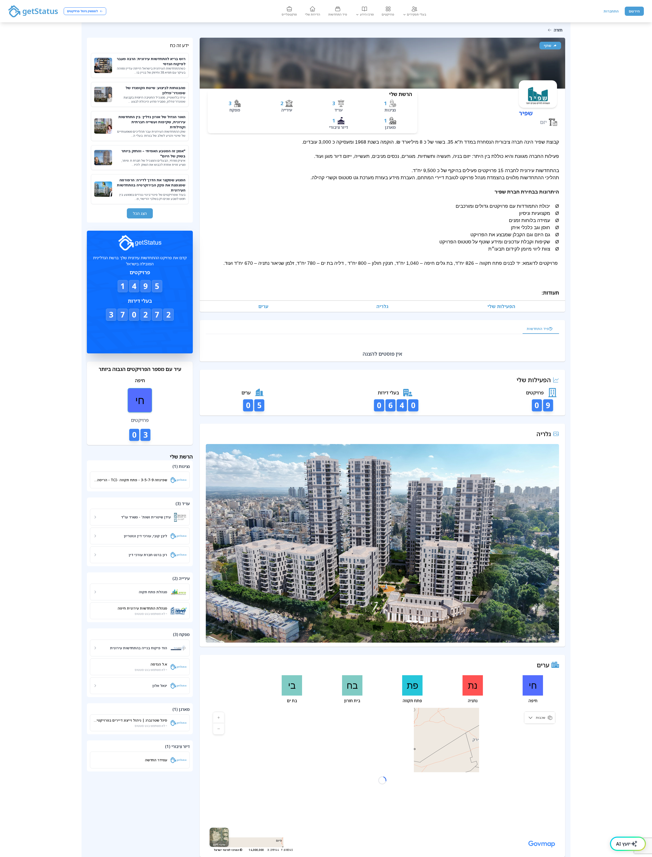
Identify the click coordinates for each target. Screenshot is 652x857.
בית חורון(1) (423, 697)
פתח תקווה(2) (461, 697)
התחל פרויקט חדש (139, 344)
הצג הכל (140, 213)
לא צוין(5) (545, 681)
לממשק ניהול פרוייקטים (82, 11)
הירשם (634, 11)
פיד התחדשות (538, 328)
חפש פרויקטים (140, 330)
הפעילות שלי (516, 306)
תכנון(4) (516, 681)
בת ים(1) (390, 697)
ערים (248, 306)
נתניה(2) (496, 697)
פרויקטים (337, 306)
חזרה (558, 30)
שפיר (526, 113)
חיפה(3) (524, 697)
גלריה (427, 306)
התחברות (611, 11)
